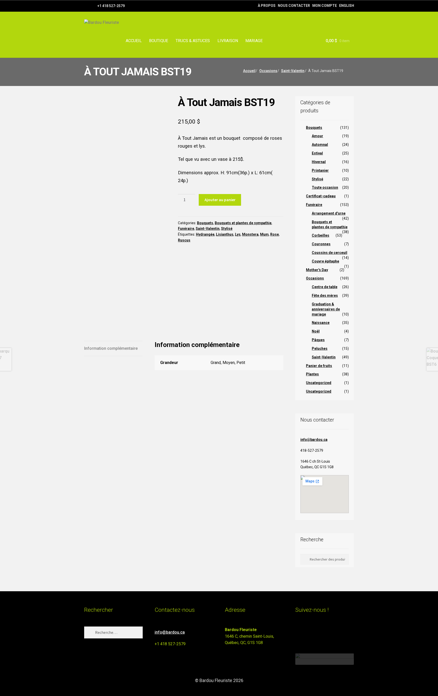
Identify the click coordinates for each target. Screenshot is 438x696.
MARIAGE (254, 40)
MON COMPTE (324, 6)
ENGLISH (346, 6)
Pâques (318, 340)
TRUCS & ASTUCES (193, 40)
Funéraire (186, 229)
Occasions (268, 71)
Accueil (249, 71)
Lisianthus (224, 234)
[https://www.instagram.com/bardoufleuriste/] (93, 5)
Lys (238, 234)
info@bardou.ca (313, 440)
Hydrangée (205, 234)
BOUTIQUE (158, 40)
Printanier (320, 170)
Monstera (250, 234)
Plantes (312, 374)
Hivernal (319, 162)
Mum (264, 234)
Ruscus (184, 240)
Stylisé (226, 229)
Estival (317, 153)
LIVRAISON (227, 40)
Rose (274, 234)
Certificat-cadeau (321, 196)
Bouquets (205, 223)
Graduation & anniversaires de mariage (326, 309)
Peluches (319, 348)
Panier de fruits (319, 366)
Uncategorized (318, 383)
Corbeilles (320, 235)
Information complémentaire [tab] (111, 348)
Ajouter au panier (220, 199)
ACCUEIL (134, 40)
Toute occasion (325, 187)
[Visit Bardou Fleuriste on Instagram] (298, 632)
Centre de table (324, 287)
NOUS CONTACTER (294, 6)
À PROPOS (267, 6)
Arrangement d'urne (328, 213)
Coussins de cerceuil (329, 253)
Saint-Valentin (292, 71)
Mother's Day (317, 270)
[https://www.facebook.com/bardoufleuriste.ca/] (86, 5)
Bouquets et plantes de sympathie (243, 223)
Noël (316, 331)
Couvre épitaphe (325, 261)
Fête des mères (325, 295)
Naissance (321, 323)
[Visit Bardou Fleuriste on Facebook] (308, 632)
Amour (317, 136)
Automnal (320, 145)
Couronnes (321, 244)
